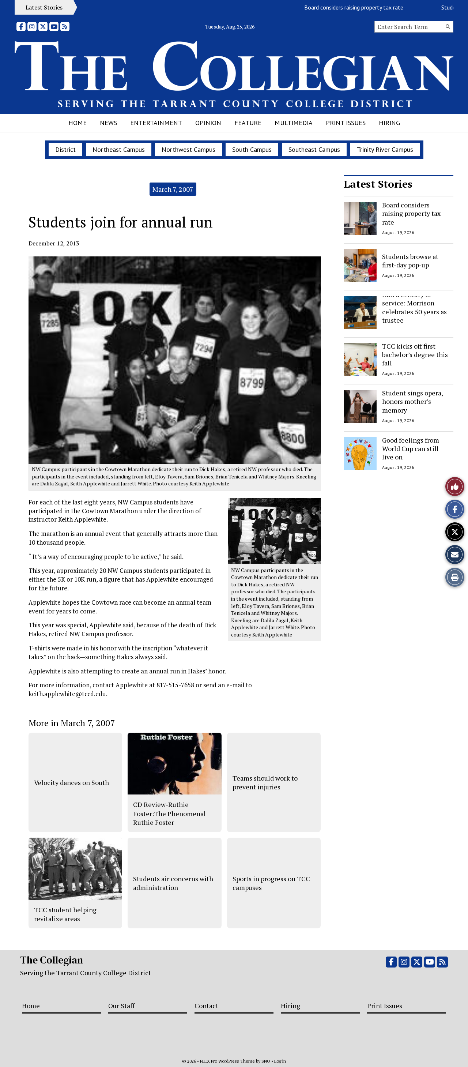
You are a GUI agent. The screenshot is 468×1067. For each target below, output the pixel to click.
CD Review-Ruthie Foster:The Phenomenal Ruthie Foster (169, 813)
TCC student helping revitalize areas (65, 914)
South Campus (252, 149)
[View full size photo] (274, 530)
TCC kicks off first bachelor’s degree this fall (415, 355)
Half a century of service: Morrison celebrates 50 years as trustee (414, 307)
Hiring (389, 123)
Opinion (208, 123)
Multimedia (294, 123)
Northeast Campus (119, 149)
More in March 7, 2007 (72, 723)
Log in (280, 1061)
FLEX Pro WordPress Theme (227, 1061)
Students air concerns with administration (173, 883)
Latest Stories (378, 184)
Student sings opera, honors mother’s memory (412, 401)
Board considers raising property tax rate (338, 7)
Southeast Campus (314, 149)
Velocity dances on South (71, 782)
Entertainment (156, 123)
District (65, 149)
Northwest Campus (188, 149)
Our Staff (121, 1005)
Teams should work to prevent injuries (265, 782)
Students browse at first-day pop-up (410, 260)
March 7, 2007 (172, 189)
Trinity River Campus (385, 149)
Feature (247, 123)
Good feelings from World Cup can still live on (410, 449)
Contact (206, 1005)
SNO (265, 1061)
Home (77, 123)
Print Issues (346, 123)
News (108, 123)
